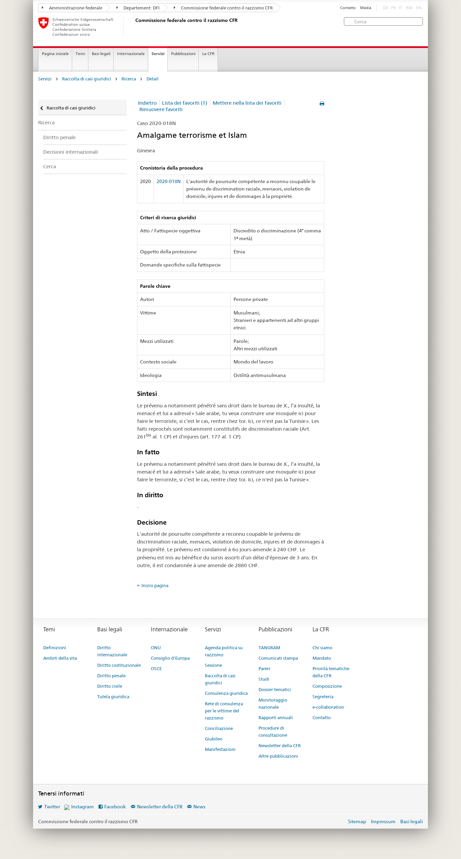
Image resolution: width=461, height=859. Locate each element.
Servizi (158, 53)
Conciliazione (219, 728)
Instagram (82, 806)
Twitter (52, 806)
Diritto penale (59, 137)
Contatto (348, 8)
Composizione (327, 686)
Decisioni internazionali (70, 152)
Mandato (322, 658)
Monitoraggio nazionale (273, 703)
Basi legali (101, 53)
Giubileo (213, 738)
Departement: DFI (141, 7)
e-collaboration (328, 707)
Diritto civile (109, 686)
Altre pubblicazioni (278, 756)
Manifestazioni (220, 749)
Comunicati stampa (278, 658)
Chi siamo (322, 647)
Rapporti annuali (276, 717)
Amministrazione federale (75, 7)
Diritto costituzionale (119, 665)
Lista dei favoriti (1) (184, 103)
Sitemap (357, 821)
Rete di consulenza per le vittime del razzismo (224, 711)
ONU (156, 647)
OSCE (156, 668)
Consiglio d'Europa (170, 658)
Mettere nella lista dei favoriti (247, 103)
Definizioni (54, 647)
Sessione (213, 665)
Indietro (147, 103)
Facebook (115, 806)
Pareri (264, 668)
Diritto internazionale (112, 651)
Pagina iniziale (55, 53)
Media (365, 8)
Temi (80, 53)
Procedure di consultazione (273, 731)
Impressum (383, 821)
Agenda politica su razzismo (224, 651)
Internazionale (131, 53)
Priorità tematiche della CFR (331, 672)
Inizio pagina (154, 585)
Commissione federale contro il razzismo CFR (226, 7)
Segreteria (323, 696)
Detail (152, 78)
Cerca (49, 166)
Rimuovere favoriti (161, 109)
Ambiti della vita (60, 658)
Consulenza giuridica (226, 693)
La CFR (208, 53)
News (199, 806)
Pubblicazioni (183, 53)
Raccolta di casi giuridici (86, 78)
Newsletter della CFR (280, 745)
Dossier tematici (275, 689)
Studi (264, 679)
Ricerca (128, 78)
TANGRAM (269, 647)
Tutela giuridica (113, 696)
